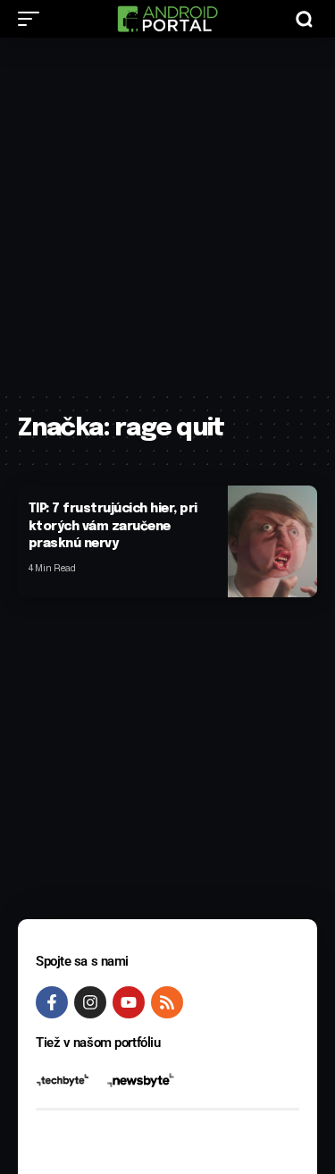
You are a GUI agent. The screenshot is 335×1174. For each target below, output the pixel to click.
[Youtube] (129, 1002)
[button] (33, 19)
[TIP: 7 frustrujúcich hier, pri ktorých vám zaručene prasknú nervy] (272, 541)
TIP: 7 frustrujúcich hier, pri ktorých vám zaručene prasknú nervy (113, 526)
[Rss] (167, 1002)
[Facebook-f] (52, 1002)
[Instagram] (90, 1002)
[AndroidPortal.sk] (167, 18)
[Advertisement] (167, 214)
